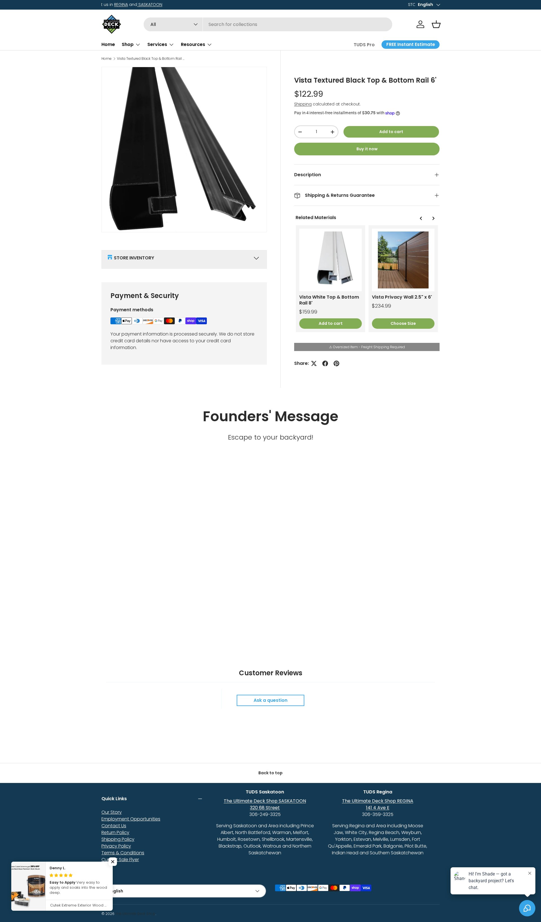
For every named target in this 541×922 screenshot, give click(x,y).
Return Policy (115, 832)
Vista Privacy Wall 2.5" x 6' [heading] (402, 297)
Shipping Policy (117, 839)
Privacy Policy (116, 846)
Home (108, 44)
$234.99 (381, 305)
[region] (367, 279)
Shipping (303, 104)
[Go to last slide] (420, 218)
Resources (193, 44)
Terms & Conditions (122, 853)
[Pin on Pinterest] (336, 363)
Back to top (270, 773)
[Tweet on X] (314, 363)
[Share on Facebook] (325, 363)
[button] (436, 24)
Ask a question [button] (270, 700)
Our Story (111, 812)
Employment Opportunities (130, 819)
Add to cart (391, 131)
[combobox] (268, 24)
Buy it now (367, 149)
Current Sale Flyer (120, 859)
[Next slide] (433, 218)
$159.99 (308, 311)
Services (157, 44)
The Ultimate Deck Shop (135, 913)
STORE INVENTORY (134, 258)
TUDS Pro (364, 44)
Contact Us (113, 825)
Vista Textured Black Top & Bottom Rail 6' (151, 58)
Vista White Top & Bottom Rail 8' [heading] (329, 300)
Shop (128, 44)
